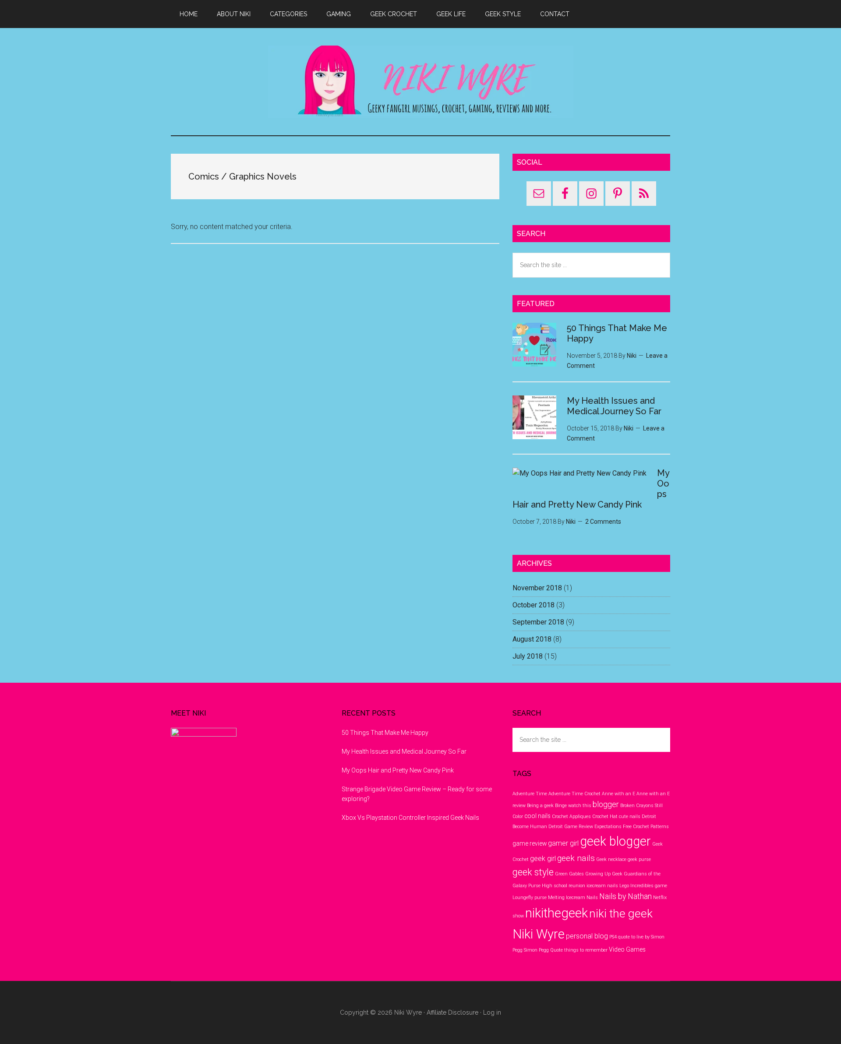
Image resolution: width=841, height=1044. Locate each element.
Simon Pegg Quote (543, 950)
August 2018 (531, 639)
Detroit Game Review (570, 826)
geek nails (576, 858)
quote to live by (634, 937)
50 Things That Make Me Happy (385, 732)
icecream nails (602, 886)
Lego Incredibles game (643, 886)
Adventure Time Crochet (574, 794)
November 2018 (537, 588)
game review (529, 843)
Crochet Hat (605, 816)
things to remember (586, 950)
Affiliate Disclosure (452, 1012)
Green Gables (569, 874)
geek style (533, 872)
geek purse (639, 859)
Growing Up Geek (603, 874)
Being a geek (540, 805)
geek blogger (615, 841)
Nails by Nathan (625, 896)
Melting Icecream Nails (573, 897)
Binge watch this (573, 805)
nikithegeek (556, 913)
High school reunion (563, 886)
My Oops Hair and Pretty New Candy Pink (398, 770)
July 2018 (527, 656)
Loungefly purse (529, 897)
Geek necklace (611, 859)
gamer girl (563, 843)
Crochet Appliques (571, 816)
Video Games (627, 949)
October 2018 (533, 605)
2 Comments (603, 521)
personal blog (587, 936)
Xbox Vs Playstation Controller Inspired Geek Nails (410, 817)
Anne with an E (618, 794)
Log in (492, 1012)
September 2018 (538, 622)
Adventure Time (529, 794)
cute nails (629, 816)
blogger (606, 804)
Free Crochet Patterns (646, 826)
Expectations (608, 826)
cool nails (537, 815)
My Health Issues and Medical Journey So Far (614, 405)
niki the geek (621, 913)
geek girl (543, 858)
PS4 (613, 937)
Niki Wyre (420, 82)
